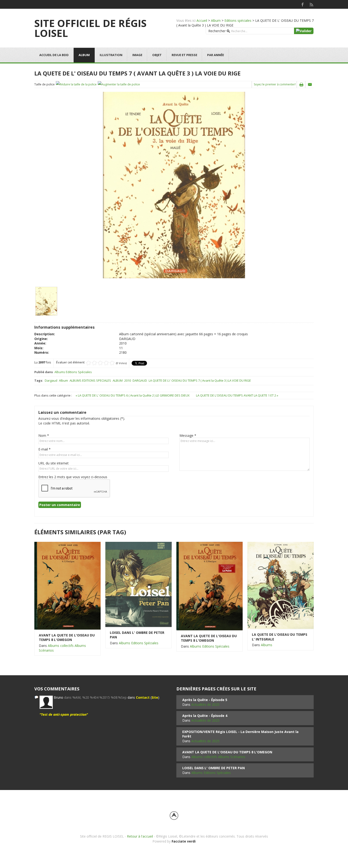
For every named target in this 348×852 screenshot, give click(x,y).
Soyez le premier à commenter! (275, 84)
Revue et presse (184, 55)
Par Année (215, 55)
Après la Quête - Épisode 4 (204, 715)
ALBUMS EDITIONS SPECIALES (90, 380)
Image (137, 55)
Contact (143, 697)
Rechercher (217, 31)
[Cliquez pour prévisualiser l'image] (174, 184)
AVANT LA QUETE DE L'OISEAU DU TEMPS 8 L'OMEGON (67, 637)
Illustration (111, 55)
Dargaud (51, 380)
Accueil (201, 20)
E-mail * (44, 449)
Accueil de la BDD (54, 55)
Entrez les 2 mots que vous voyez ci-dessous (72, 477)
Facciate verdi (184, 841)
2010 (127, 380)
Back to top (174, 815)
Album (216, 20)
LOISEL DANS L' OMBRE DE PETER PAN (137, 635)
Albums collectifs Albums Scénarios (218, 757)
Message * (187, 435)
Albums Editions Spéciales (73, 372)
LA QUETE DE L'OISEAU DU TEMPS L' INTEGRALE (279, 636)
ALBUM (118, 380)
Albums (266, 645)
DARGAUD (140, 380)
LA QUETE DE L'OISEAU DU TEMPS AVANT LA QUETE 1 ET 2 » (237, 395)
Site (155, 697)
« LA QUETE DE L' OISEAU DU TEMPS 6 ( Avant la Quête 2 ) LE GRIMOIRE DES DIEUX (133, 395)
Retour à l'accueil (140, 836)
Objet (157, 55)
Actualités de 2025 (205, 704)
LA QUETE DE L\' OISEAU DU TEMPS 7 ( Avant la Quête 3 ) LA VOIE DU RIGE (200, 380)
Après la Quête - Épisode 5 (204, 699)
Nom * (43, 435)
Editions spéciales (237, 20)
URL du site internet (53, 463)
